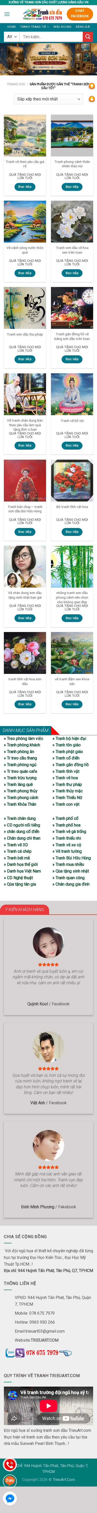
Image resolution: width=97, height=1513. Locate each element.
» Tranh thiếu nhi (67, 838)
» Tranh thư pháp (67, 784)
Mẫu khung (62, 27)
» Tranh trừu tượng (20, 777)
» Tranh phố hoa (66, 825)
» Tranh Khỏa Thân (20, 804)
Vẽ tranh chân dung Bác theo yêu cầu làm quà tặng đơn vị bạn (25, 424)
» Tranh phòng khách (22, 744)
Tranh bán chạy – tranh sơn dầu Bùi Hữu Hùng (25, 509)
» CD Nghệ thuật (18, 877)
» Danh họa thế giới (21, 864)
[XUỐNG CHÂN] (92, 98)
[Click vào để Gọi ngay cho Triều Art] (48, 1352)
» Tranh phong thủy (21, 790)
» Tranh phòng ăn (19, 751)
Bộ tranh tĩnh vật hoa (72, 507)
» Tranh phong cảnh (21, 797)
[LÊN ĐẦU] (92, 85)
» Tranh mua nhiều (68, 864)
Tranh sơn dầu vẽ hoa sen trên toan (72, 250)
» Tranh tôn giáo (67, 744)
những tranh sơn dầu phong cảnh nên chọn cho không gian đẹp (72, 597)
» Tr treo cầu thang (20, 758)
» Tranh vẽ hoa (65, 777)
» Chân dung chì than (22, 838)
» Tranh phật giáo (68, 751)
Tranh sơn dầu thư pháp (25, 334)
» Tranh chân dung (20, 818)
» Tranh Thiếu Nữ (67, 797)
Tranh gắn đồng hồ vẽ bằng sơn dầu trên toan (72, 336)
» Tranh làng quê (18, 784)
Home (11, 27)
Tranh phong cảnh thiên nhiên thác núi (72, 164)
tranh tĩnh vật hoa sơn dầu (24, 681)
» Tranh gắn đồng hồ (71, 764)
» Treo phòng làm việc (23, 738)
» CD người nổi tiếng (22, 825)
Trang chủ (16, 84)
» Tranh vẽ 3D (16, 844)
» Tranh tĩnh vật (66, 771)
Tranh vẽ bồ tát (72, 421)
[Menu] (7, 14)
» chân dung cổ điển (21, 831)
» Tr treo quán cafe (20, 771)
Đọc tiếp (24, 187)
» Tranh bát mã (17, 858)
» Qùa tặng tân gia (20, 884)
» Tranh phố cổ (65, 818)
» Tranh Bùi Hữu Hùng (72, 858)
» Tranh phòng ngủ (20, 764)
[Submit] (88, 37)
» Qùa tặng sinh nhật (71, 871)
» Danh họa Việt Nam (22, 871)
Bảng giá (83, 27)
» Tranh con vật (66, 804)
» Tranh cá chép (18, 851)
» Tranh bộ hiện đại (69, 738)
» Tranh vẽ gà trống (69, 831)
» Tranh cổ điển (66, 758)
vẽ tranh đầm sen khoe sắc (72, 681)
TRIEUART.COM (44, 1340)
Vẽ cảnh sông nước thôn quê (24, 250)
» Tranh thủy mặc (68, 790)
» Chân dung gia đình (71, 884)
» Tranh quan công (69, 877)
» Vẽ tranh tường (67, 851)
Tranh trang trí (33, 27)
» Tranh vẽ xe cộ (67, 844)
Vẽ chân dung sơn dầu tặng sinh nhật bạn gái (25, 595)
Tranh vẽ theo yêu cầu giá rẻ (25, 164)
